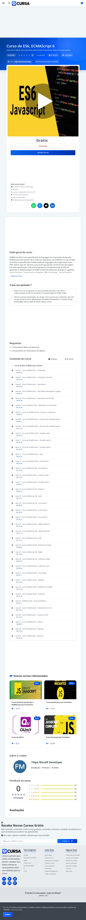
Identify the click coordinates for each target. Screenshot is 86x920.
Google (26, 855)
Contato (68, 868)
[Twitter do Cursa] (9, 879)
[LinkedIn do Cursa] (15, 879)
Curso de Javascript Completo (58, 737)
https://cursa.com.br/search (9, 2)
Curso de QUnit (18, 737)
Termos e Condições (72, 858)
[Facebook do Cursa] (4, 879)
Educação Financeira (30, 858)
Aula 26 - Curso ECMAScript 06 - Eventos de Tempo (33, 545)
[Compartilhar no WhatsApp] (33, 205)
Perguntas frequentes (51, 871)
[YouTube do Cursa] (9, 883)
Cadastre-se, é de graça (52, 860)
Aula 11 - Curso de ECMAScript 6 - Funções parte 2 (33, 440)
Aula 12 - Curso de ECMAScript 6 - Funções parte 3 (33, 447)
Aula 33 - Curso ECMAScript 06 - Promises (30, 594)
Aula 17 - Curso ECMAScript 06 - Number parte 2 (33, 482)
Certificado (48, 868)
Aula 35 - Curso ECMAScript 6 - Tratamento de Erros (34, 608)
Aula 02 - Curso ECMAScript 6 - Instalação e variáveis (34, 377)
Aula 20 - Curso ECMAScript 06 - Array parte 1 (32, 503)
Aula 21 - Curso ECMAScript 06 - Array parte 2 (32, 510)
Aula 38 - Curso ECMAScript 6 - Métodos (30, 629)
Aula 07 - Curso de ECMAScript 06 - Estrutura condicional (36, 412)
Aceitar (7, 915)
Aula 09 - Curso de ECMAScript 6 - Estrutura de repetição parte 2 (38, 426)
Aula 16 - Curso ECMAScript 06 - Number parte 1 (33, 475)
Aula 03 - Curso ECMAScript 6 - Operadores (31, 384)
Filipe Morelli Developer (22, 62)
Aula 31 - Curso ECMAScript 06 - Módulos (30, 580)
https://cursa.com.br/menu (4, 2)
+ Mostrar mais (16, 276)
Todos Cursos (49, 858)
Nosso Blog (48, 855)
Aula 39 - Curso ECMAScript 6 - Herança (29, 636)
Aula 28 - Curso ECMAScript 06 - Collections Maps (33, 559)
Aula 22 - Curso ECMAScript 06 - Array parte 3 (32, 517)
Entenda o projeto (71, 866)
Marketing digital (29, 866)
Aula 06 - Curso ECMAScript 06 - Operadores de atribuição (36, 405)
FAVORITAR (43, 146)
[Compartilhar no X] (46, 205)
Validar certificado (50, 874)
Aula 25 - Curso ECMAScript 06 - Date (29, 538)
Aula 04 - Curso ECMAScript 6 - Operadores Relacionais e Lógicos (38, 391)
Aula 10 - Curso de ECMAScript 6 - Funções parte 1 (33, 433)
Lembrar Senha (49, 863)
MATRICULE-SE (43, 153)
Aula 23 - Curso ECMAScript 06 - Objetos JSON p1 (33, 524)
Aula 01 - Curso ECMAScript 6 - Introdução (30, 370)
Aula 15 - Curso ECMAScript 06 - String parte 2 (32, 468)
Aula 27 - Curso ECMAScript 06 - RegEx (29, 552)
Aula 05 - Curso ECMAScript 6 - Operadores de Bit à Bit (35, 398)
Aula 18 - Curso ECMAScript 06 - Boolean (30, 489)
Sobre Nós (69, 871)
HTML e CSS (27, 863)
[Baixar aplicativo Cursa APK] (15, 883)
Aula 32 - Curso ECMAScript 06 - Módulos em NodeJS (34, 587)
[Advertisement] (43, 22)
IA (24, 868)
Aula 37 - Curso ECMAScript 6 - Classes (29, 622)
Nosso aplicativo (50, 866)
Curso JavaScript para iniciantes (59, 702)
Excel (25, 871)
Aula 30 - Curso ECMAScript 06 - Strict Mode (31, 573)
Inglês (25, 860)
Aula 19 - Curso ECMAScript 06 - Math (29, 496)
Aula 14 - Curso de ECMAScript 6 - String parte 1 (32, 461)
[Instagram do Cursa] (4, 883)
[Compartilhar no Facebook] (39, 205)
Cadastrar (66, 841)
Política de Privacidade (73, 855)
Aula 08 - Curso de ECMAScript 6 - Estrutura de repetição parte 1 (38, 419)
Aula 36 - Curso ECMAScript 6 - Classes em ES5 (32, 615)
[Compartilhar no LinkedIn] (52, 205)
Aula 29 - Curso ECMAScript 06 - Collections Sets (32, 566)
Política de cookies (16, 910)
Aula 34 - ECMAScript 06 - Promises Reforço (31, 601)
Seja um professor (71, 863)
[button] (43, 365)
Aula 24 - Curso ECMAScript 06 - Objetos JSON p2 (33, 531)
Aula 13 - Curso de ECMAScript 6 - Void (29, 454)
